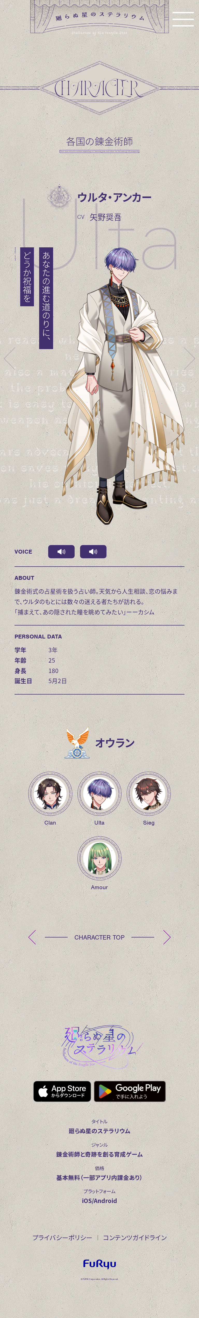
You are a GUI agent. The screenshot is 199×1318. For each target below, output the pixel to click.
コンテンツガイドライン (135, 1237)
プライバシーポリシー (62, 1237)
